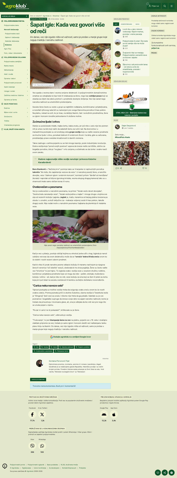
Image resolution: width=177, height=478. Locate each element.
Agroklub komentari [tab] (38, 379)
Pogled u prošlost (84, 347)
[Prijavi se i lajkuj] (158, 473)
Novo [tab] (137, 24)
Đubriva (7, 108)
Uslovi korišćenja (40, 468)
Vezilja (45, 347)
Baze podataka (10, 104)
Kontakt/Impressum (69, 468)
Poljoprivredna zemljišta (12, 61)
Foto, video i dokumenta (13, 53)
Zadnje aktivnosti (158, 16)
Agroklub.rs (47, 16)
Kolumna (56, 16)
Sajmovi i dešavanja (12, 37)
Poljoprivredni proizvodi (12, 83)
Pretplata (82, 468)
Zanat (55, 347)
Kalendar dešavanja (12, 41)
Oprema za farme (10, 100)
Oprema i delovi (10, 78)
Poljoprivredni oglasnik (15, 57)
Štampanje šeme (62, 351)
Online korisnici (157, 31)
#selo (127, 137)
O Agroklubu (14, 468)
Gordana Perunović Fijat (59, 361)
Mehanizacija (8, 70)
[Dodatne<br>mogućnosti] (172, 473)
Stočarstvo (8, 116)
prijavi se (155, 48)
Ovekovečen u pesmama (44, 351)
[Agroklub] (15, 5)
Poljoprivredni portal (17, 465)
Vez (37, 347)
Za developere (54, 468)
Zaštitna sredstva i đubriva (14, 95)
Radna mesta (8, 66)
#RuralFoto (120, 137)
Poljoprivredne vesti (12, 34)
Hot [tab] (116, 24)
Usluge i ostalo (9, 91)
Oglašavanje (26, 468)
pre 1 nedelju (128, 128)
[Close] (165, 6)
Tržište (6, 121)
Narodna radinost (67, 347)
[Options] (145, 126)
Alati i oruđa (8, 74)
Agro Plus (7, 49)
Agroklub (30, 471)
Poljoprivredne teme (11, 25)
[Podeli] (165, 473)
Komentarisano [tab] (126, 24)
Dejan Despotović (129, 126)
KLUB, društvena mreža (14, 129)
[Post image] (131, 153)
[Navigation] (172, 6)
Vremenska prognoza (12, 125)
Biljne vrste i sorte (10, 112)
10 (146, 168)
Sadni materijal (9, 87)
